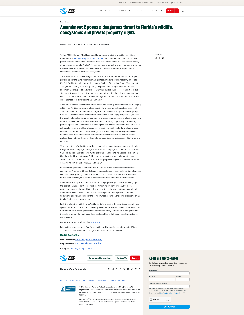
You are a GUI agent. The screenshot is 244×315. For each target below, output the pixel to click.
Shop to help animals (118, 280)
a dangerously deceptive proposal (89, 58)
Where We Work (106, 11)
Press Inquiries (162, 3)
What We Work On (124, 11)
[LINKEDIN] (163, 58)
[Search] (181, 11)
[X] (156, 58)
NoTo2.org (95, 222)
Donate (170, 11)
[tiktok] (132, 268)
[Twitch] (109, 268)
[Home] (67, 258)
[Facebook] (120, 268)
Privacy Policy (103, 280)
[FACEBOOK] (159, 58)
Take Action (142, 11)
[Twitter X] (116, 268)
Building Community (77, 280)
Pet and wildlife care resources (141, 3)
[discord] (139, 268)
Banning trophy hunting (81, 248)
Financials (91, 280)
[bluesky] (124, 268)
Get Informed (157, 11)
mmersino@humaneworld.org (88, 239)
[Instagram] (113, 268)
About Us (122, 3)
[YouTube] (135, 268)
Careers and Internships (99, 258)
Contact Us (121, 258)
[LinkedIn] (128, 268)
